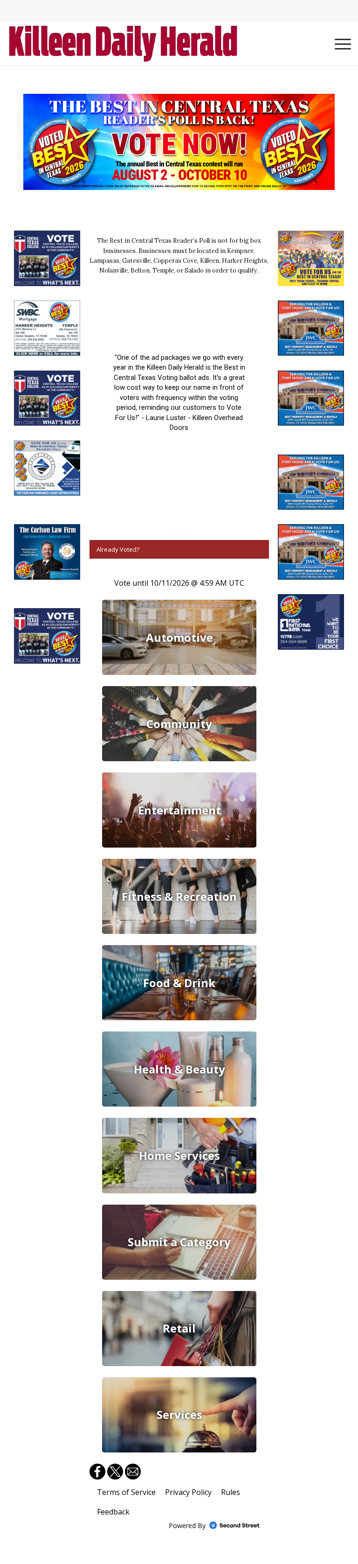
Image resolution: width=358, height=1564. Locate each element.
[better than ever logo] (123, 44)
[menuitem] (338, 44)
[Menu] (338, 44)
